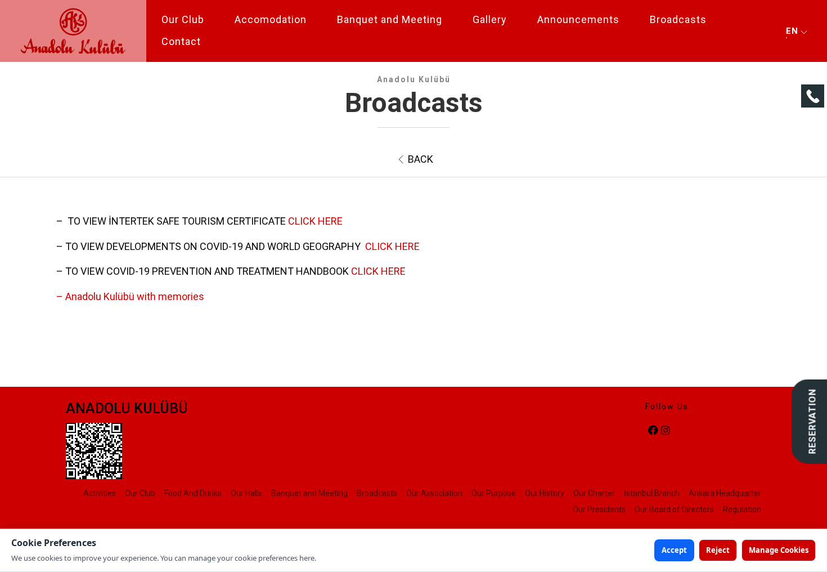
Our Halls (246, 493)
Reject (718, 550)
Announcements (578, 19)
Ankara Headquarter (725, 493)
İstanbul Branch (652, 493)
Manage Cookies (778, 550)
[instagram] (665, 431)
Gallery (490, 19)
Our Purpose (493, 493)
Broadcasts (678, 19)
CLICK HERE (315, 221)
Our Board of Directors (674, 509)
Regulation (742, 509)
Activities (99, 493)
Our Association (434, 493)
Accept (674, 550)
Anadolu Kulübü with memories (134, 296)
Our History (544, 493)
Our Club (182, 19)
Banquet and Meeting (389, 19)
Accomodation (271, 19)
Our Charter (594, 493)
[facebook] (653, 431)
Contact (181, 41)
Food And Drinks (193, 493)
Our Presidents (599, 509)
